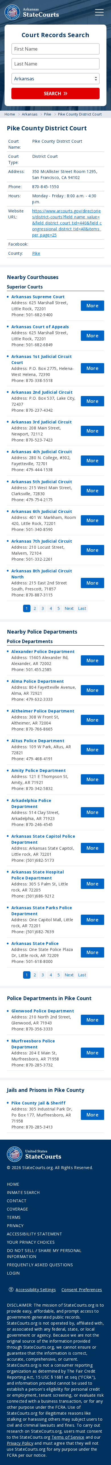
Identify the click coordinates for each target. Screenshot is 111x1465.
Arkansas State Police (35, 943)
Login (13, 1273)
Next (69, 608)
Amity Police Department (38, 770)
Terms (14, 1217)
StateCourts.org (32, 12)
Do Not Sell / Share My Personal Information (44, 1253)
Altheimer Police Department (42, 711)
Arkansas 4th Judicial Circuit (41, 451)
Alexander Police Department (43, 651)
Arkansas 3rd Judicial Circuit (41, 422)
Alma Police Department (37, 681)
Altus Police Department (37, 740)
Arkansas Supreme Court (38, 296)
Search (52, 93)
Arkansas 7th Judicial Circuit (41, 541)
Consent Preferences (81, 1289)
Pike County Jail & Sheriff (38, 1103)
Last (82, 608)
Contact (16, 1200)
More (92, 305)
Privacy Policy (20, 1443)
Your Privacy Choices (31, 1242)
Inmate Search (23, 1192)
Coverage (17, 1209)
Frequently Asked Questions (40, 1264)
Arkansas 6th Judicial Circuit (41, 511)
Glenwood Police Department (42, 1011)
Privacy (15, 1225)
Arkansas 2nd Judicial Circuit (42, 392)
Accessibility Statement (34, 1234)
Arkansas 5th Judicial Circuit (41, 481)
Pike (36, 253)
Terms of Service (68, 1437)
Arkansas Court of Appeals (40, 326)
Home (13, 1184)
